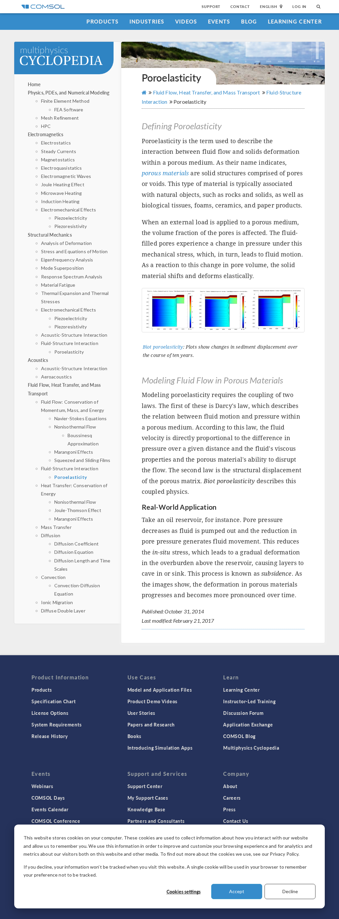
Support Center (145, 786)
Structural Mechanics (50, 234)
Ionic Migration (57, 602)
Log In (299, 6)
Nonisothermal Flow (75, 427)
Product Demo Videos (152, 701)
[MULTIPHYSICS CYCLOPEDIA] (68, 61)
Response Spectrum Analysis (72, 276)
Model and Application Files (159, 689)
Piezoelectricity (70, 218)
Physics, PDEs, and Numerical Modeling (69, 92)
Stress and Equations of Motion (74, 251)
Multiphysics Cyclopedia (251, 747)
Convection (53, 577)
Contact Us (235, 821)
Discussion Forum (243, 713)
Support (211, 6)
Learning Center (295, 21)
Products (102, 21)
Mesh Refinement (60, 118)
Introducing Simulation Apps (160, 747)
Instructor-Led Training (249, 701)
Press (229, 809)
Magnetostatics (58, 159)
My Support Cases (147, 797)
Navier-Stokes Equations (80, 418)
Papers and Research (151, 724)
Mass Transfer (56, 527)
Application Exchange (248, 724)
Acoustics (38, 360)
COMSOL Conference (55, 821)
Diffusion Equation (74, 552)
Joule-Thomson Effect (77, 510)
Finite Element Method (65, 101)
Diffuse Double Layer (63, 610)
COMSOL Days (48, 797)
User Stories (141, 713)
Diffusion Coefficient (76, 543)
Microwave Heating (61, 193)
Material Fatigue (58, 285)
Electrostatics (56, 142)
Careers (232, 797)
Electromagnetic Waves (66, 176)
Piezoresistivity (70, 226)
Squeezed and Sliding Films (82, 460)
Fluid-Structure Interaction (69, 343)
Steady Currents (58, 151)
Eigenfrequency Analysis (67, 259)
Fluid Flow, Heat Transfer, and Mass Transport (206, 92)
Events (219, 21)
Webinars (42, 786)
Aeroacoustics (56, 376)
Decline (290, 891)
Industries (147, 21)
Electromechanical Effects (68, 209)
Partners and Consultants (156, 821)
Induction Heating (60, 201)
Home (34, 84)
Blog (249, 21)
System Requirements (56, 724)
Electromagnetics (45, 134)
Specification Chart (53, 701)
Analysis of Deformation (66, 243)
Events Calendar (50, 809)
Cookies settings (184, 891)
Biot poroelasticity (163, 347)
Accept (236, 891)
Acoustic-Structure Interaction (74, 335)
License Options (50, 713)
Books (134, 736)
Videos (186, 21)
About (230, 786)
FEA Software (68, 109)
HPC (46, 126)
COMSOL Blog (239, 736)
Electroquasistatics (61, 168)
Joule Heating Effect (62, 184)
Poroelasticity (69, 352)
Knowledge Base (146, 809)
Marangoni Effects (73, 452)
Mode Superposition (62, 268)
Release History (49, 736)
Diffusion (50, 535)
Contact (240, 6)
